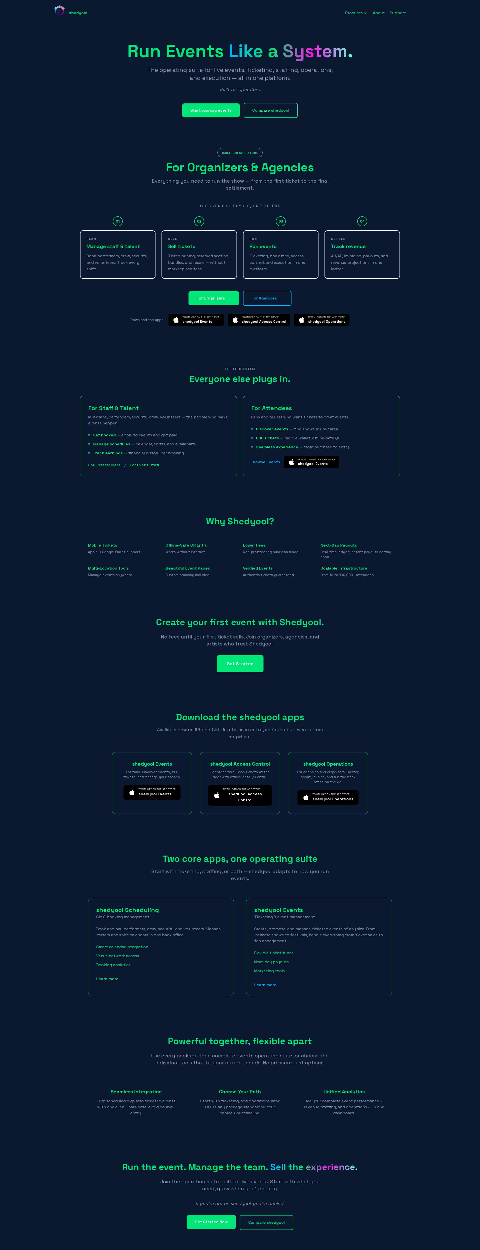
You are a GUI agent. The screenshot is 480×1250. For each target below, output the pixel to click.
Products (354, 12)
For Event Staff (145, 465)
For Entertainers (104, 465)
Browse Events (265, 462)
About (379, 12)
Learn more (107, 978)
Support (398, 12)
